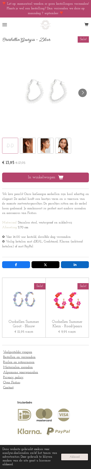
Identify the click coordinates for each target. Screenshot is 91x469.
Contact (8, 387)
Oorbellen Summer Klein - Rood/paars (67, 324)
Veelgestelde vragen (17, 352)
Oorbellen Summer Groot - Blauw (24, 324)
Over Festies (11, 382)
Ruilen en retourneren (18, 362)
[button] (10, 146)
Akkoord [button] (75, 456)
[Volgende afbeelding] (82, 93)
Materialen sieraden (18, 367)
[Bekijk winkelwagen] (86, 25)
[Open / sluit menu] (4, 25)
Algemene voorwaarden (20, 372)
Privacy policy (13, 377)
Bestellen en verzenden (19, 357)
